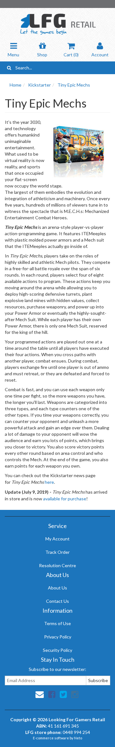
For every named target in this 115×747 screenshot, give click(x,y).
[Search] (9, 68)
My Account (57, 538)
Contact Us (57, 601)
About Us (57, 587)
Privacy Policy (57, 636)
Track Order (57, 552)
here (49, 482)
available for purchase (64, 498)
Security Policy (57, 650)
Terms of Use (57, 623)
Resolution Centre (57, 565)
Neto (78, 738)
